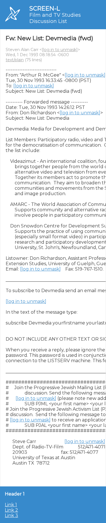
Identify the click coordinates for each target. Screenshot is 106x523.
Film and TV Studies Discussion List (55, 18)
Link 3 (11, 515)
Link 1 (11, 504)
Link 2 (11, 510)
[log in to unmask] (60, 49)
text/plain (15, 59)
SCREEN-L (44, 8)
